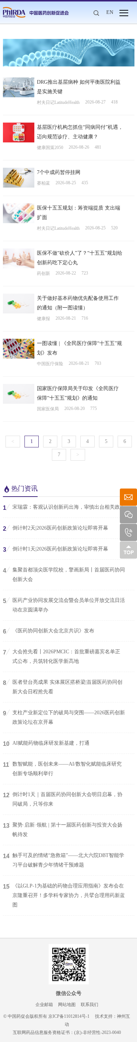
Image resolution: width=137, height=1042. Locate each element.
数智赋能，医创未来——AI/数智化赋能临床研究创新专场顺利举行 (62, 768)
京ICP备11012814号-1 (69, 1016)
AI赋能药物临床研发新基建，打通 (46, 743)
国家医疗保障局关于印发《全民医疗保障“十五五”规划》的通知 (78, 393)
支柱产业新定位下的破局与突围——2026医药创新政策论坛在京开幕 (64, 717)
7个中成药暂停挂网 (58, 172)
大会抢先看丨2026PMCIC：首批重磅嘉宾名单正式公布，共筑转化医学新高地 (61, 656)
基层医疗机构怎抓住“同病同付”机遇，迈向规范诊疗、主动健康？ (80, 131)
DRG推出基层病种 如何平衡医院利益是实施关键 (79, 86)
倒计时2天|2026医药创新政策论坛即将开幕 (55, 528)
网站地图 (67, 1004)
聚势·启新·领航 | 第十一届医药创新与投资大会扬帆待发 (62, 829)
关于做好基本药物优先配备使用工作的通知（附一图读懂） (78, 303)
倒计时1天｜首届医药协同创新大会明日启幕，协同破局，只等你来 (62, 799)
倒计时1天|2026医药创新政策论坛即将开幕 (55, 549)
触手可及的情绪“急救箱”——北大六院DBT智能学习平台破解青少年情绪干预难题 (63, 860)
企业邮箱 (44, 1004)
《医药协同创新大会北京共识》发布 (48, 631)
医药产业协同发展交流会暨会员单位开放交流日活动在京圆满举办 (64, 605)
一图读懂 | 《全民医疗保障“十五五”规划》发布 (79, 348)
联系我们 (89, 1004)
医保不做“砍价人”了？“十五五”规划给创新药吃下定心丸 (79, 257)
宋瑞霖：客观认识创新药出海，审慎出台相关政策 (64, 507)
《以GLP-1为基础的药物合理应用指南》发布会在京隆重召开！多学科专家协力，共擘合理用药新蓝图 (64, 895)
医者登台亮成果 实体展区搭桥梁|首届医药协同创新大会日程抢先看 (62, 686)
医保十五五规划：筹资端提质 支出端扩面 (78, 212)
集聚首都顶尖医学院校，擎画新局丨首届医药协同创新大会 (64, 574)
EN (109, 12)
